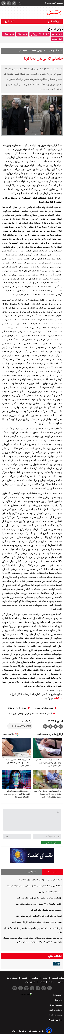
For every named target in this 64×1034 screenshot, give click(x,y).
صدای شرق (30, 981)
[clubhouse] (20, 988)
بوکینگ (57, 963)
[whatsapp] (45, 726)
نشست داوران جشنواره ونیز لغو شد (46, 910)
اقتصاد (24, 978)
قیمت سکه (8, 34)
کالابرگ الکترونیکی (40, 34)
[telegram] (60, 727)
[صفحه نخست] (19, 3)
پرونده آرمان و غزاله (17, 708)
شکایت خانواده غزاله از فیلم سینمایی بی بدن (31, 713)
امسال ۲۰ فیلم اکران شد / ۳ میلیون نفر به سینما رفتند (39, 916)
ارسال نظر (51, 842)
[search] (3, 3)
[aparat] (26, 988)
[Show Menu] (3, 10)
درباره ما (59, 1000)
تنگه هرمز (57, 39)
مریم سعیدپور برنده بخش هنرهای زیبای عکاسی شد (39, 879)
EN (14, 3)
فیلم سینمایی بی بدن (43, 708)
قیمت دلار (57, 34)
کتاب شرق (10, 21)
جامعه (45, 978)
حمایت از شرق (56, 1005)
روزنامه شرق (53, 21)
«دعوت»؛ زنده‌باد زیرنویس (50, 891)
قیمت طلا (22, 34)
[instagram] (43, 988)
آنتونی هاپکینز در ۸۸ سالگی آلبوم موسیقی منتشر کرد (39, 904)
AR (8, 3)
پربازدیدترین (32, 871)
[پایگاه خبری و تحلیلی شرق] (54, 12)
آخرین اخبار (53, 871)
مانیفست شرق (56, 1010)
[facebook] (50, 727)
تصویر (42, 981)
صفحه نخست (57, 978)
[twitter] (55, 727)
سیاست (35, 978)
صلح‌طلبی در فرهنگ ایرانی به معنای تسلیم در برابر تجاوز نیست (34, 885)
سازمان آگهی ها (56, 1019)
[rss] (49, 988)
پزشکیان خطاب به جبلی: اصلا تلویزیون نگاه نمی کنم (39, 898)
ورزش (61, 981)
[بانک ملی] (32, 862)
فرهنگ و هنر (55, 50)
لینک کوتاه (27, 721)
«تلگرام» (57, 698)
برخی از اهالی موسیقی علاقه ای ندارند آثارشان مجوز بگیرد (37, 922)
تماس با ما (58, 995)
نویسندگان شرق (56, 1015)
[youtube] (14, 988)
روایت (51, 981)
